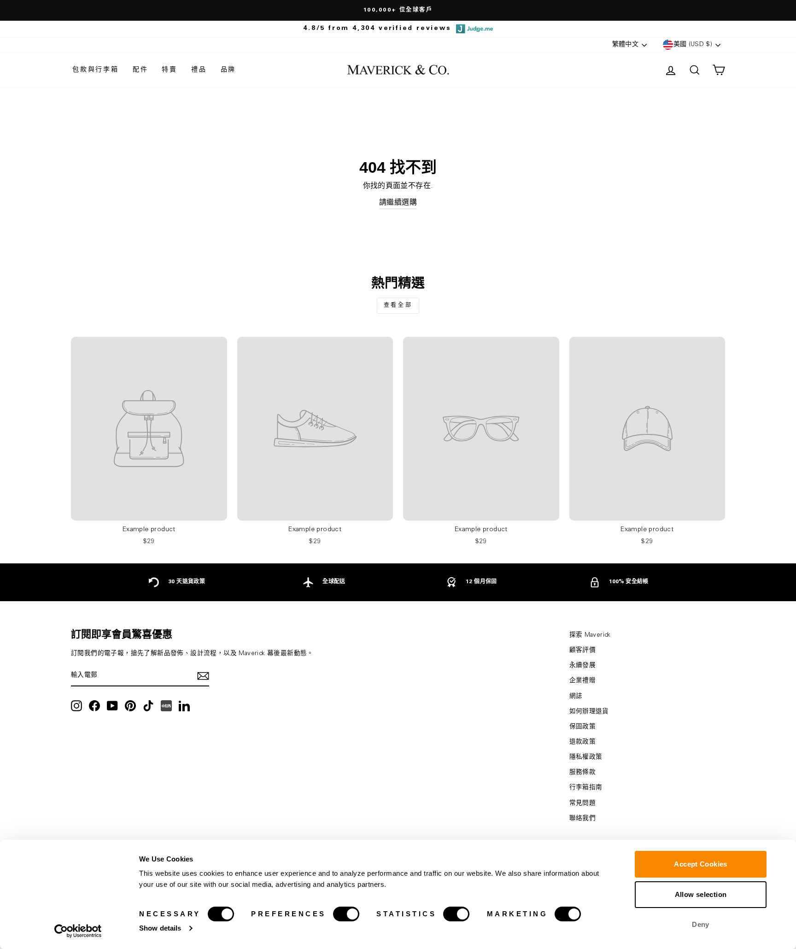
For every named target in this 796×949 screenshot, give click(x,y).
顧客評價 (582, 650)
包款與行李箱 (95, 70)
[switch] (346, 914)
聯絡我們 (582, 818)
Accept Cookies (700, 864)
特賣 (169, 70)
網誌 (576, 696)
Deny (700, 924)
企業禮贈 (582, 681)
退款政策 (582, 742)
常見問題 (582, 803)
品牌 (228, 70)
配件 (140, 70)
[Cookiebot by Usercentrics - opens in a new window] (78, 931)
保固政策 (582, 727)
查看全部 (398, 305)
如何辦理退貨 (589, 712)
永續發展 (582, 665)
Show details (160, 928)
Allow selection (701, 894)
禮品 (199, 70)
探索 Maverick (590, 635)
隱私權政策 (586, 757)
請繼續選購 (398, 202)
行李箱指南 (586, 788)
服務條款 (582, 772)
